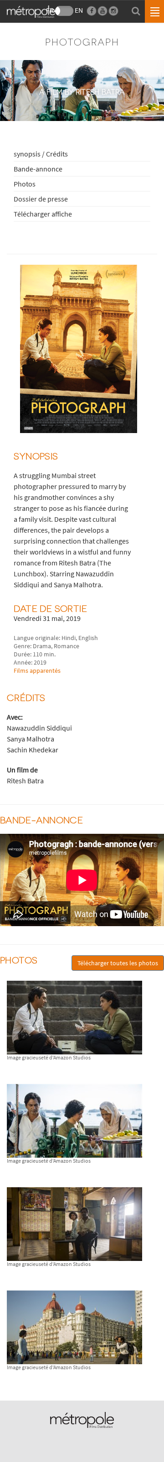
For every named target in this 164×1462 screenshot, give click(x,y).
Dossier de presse (41, 198)
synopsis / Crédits (41, 153)
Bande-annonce (38, 168)
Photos (25, 183)
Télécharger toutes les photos (117, 963)
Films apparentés (37, 670)
